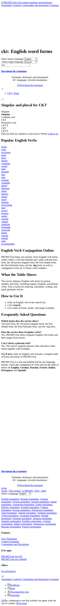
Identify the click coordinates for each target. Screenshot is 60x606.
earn (3, 177)
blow (3, 158)
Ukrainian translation (30, 515)
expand (4, 219)
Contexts (17, 5)
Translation (6, 5)
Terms (4, 491)
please (4, 196)
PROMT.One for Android (13, 559)
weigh (4, 166)
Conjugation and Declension (15, 544)
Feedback (15, 585)
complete (5, 183)
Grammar (54, 5)
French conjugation (31, 526)
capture (4, 221)
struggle (5, 171)
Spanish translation (40, 502)
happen (4, 194)
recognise (5, 152)
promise (5, 180)
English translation (10, 499)
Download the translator (14, 71)
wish (3, 149)
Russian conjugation (11, 526)
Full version (14, 491)
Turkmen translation (47, 513)
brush (4, 147)
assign (4, 216)
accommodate (8, 244)
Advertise (15, 595)
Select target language (12, 62)
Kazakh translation (30, 507)
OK (3, 600)
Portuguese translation (42, 510)
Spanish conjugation (11, 521)
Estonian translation (22, 518)
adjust (4, 232)
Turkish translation (27, 513)
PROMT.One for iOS (11, 556)
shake (4, 191)
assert (4, 199)
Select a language (9, 493)
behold (4, 238)
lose (3, 174)
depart (4, 185)
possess (4, 213)
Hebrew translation (10, 507)
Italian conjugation (23, 524)
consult (4, 235)
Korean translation (21, 510)
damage (5, 202)
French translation (21, 502)
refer (3, 169)
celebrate (5, 224)
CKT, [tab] (13, 93)
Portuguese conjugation (44, 524)
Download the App (19, 592)
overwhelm (6, 205)
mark (3, 155)
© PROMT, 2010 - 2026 (34, 491)
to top (4, 488)
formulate (5, 227)
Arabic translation (43, 504)
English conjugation (32, 521)
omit (3, 241)
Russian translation (29, 499)
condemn (5, 163)
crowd (4, 210)
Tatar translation (9, 513)
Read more (21, 603)
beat (3, 208)
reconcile (5, 230)
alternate (5, 188)
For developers (8, 571)
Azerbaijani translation (23, 504)
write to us (53, 133)
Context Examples (10, 541)
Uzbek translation (9, 515)
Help (12, 588)
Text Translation (9, 538)
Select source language (12, 59)
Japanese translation (42, 518)
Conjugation (35, 5)
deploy (4, 160)
